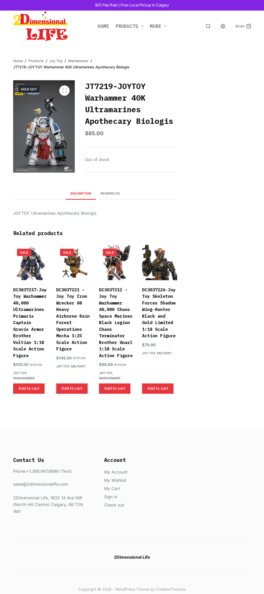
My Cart (112, 488)
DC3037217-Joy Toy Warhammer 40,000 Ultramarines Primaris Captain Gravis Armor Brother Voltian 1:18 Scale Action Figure (30, 322)
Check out (114, 505)
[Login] (223, 26)
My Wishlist (115, 480)
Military (78, 366)
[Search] (208, 26)
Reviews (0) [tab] (110, 193)
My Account (116, 472)
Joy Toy (19, 373)
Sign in (110, 496)
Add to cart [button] (28, 388)
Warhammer (24, 378)
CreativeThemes (171, 589)
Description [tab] (80, 193)
